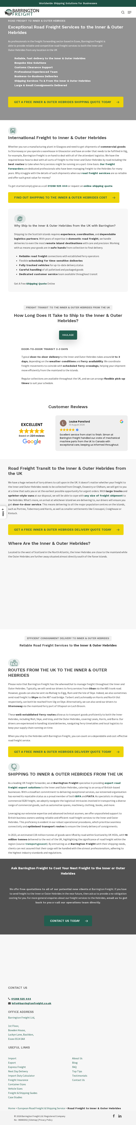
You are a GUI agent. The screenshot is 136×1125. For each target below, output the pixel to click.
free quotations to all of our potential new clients (54, 889)
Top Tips (77, 1071)
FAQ (74, 1067)
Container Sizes (17, 1084)
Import (12, 1058)
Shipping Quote (36, 283)
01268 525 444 (58, 186)
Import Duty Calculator (21, 1075)
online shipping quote (97, 186)
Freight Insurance (18, 1080)
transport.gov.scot (36, 843)
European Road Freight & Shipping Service (41, 1108)
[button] (129, 12)
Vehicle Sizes (15, 1088)
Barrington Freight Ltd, (21, 1017)
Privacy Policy (46, 1119)
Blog (75, 1062)
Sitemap (33, 1119)
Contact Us (78, 1080)
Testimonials (79, 1075)
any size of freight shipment (103, 495)
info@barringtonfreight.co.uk (31, 1003)
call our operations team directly (77, 902)
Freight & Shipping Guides (22, 1093)
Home (11, 1108)
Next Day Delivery (18, 1071)
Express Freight (17, 1067)
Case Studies (15, 1097)
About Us (77, 1058)
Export (12, 1062)
